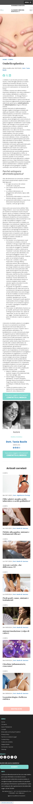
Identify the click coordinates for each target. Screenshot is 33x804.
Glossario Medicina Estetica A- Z (17, 10)
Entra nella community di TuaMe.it (10, 732)
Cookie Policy (5, 739)
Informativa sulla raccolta (6, 802)
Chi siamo (4, 724)
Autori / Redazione (6, 727)
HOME (5, 59)
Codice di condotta (6, 742)
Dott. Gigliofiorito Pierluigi (21, 495)
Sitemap (3, 749)
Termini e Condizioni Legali (9, 737)
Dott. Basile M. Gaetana (20, 528)
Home (3, 722)
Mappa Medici (5, 744)
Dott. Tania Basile (16, 441)
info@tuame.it (21, 793)
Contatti (3, 729)
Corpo (10, 59)
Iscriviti (14, 767)
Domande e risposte (17, 5)
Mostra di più (16, 709)
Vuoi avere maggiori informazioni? (16, 396)
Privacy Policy (5, 734)
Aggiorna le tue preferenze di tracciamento (16, 795)
